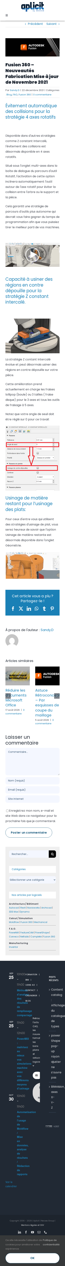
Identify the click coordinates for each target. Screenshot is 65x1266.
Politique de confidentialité (51, 1242)
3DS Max (13, 921)
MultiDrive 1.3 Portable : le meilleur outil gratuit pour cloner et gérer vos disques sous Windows (47, 708)
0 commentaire (42, 94)
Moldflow (14, 932)
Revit (23, 917)
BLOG (28, 1010)
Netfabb (24, 946)
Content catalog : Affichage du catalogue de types (52, 1017)
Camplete (36, 946)
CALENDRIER (31, 1005)
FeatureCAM (27, 942)
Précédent (35, 24)
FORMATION (31, 984)
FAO (15, 94)
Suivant (51, 24)
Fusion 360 (25, 94)
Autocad (14, 917)
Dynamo (24, 921)
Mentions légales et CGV (32, 1235)
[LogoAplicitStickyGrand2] (32, 3)
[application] (32, 255)
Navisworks (33, 917)
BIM (27, 989)
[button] (32, 254)
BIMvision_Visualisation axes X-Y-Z (52, 1107)
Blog (9, 94)
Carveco (14, 946)
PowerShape (42, 942)
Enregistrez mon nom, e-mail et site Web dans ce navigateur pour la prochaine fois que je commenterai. (31, 825)
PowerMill (14, 942)
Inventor (13, 956)
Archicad (46, 917)
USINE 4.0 (30, 994)
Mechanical (40, 932)
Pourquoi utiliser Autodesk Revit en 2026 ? (17, 700)
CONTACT (30, 1000)
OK (32, 1258)
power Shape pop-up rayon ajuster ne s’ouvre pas (52, 1066)
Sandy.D (15, 90)
